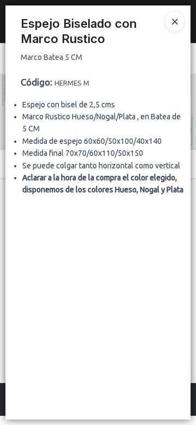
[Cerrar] (174, 21)
